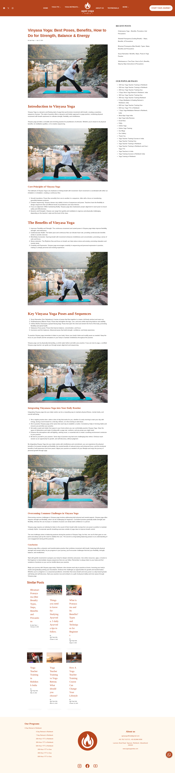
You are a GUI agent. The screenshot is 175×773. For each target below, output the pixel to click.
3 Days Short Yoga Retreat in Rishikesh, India (133, 92)
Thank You (122, 136)
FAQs (120, 123)
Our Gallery (122, 133)
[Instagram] (12, 8)
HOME (45, 8)
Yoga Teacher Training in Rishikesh (130, 143)
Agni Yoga (31, 40)
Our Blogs (122, 131)
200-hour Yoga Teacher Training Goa (130, 90)
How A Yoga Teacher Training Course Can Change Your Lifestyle (73, 681)
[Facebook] (4, 8)
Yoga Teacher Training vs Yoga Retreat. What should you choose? (54, 681)
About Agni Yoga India (126, 115)
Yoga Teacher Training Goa (127, 141)
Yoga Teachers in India (126, 151)
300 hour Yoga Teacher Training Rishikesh (132, 97)
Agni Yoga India (53, 637)
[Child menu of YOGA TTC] (51, 10)
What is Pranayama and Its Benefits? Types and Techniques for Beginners (73, 618)
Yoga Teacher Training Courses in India (131, 138)
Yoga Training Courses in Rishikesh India (132, 154)
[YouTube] (95, 766)
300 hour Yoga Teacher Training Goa (130, 95)
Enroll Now (122, 120)
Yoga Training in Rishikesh (127, 156)
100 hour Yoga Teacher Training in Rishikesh (133, 85)
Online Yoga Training (125, 128)
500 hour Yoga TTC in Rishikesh (129, 108)
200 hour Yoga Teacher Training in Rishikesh (133, 87)
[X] (8, 8)
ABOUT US (100, 8)
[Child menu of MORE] (122, 10)
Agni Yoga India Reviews (126, 118)
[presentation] (54, 590)
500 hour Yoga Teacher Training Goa (130, 105)
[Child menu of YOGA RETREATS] (65, 10)
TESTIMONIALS (113, 8)
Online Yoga (122, 126)
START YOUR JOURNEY (161, 8)
